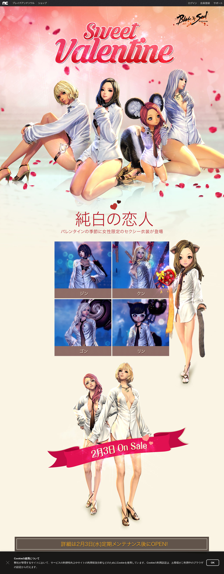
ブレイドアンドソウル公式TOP (192, 18)
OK (213, 562)
